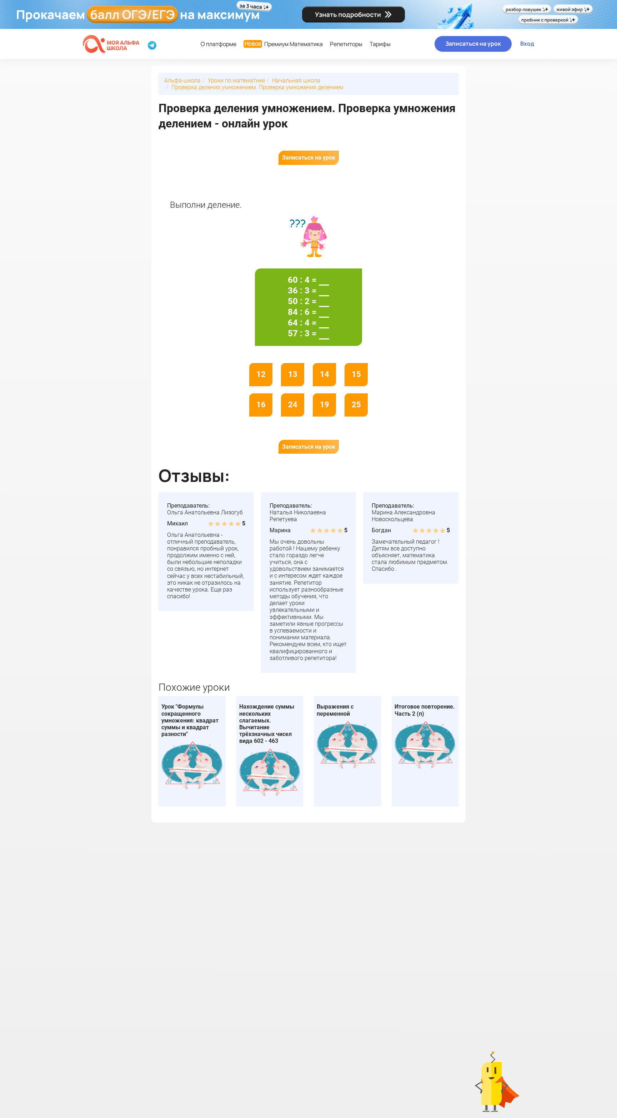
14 (324, 374)
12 (261, 374)
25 (356, 404)
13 (292, 374)
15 (356, 374)
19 (324, 404)
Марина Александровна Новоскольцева (403, 516)
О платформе (218, 44)
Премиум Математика (284, 44)
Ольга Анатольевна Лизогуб (205, 512)
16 (261, 404)
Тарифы (380, 44)
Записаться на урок (473, 43)
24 (292, 404)
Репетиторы (346, 44)
